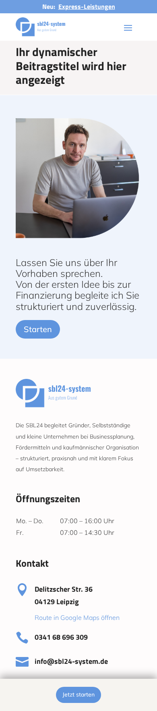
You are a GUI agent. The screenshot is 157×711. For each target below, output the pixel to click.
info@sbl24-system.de (71, 661)
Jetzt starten (78, 694)
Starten (38, 329)
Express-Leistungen (86, 6)
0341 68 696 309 (61, 637)
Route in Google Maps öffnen (77, 617)
